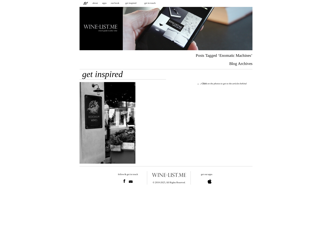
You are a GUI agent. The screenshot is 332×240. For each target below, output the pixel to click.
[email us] (130, 185)
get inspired (130, 3)
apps (104, 3)
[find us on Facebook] (124, 185)
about (95, 3)
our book (115, 3)
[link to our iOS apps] (206, 186)
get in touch (150, 3)
